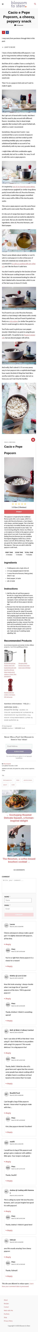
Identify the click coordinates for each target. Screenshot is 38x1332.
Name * (7, 897)
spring (22, 768)
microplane (14, 321)
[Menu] (3, 4)
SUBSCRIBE (19, 751)
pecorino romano (28, 780)
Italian (17, 780)
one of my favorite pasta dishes (23, 187)
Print (19, 512)
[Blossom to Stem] (19, 4)
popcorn (5, 784)
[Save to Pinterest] (3, 32)
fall (14, 768)
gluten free (17, 768)
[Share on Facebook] (7, 32)
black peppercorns (7, 780)
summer (26, 768)
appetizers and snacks (7, 768)
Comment (6, 877)
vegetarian (31, 768)
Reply (8, 944)
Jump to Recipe (9, 47)
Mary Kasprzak (7, 763)
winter (3, 770)
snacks (13, 784)
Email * (7, 905)
